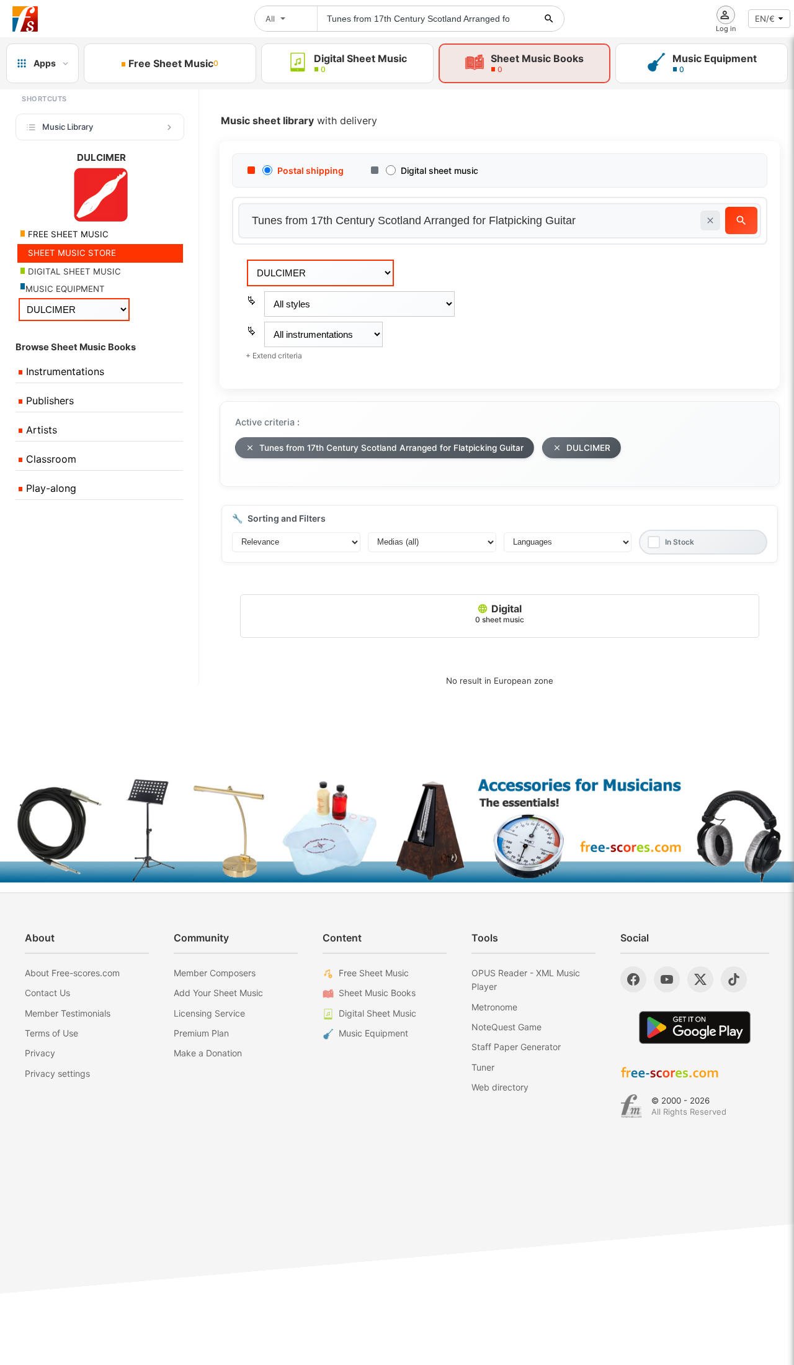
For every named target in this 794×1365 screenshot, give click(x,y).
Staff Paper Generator (516, 1046)
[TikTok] (734, 979)
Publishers (48, 400)
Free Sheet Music (374, 973)
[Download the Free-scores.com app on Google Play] (695, 1027)
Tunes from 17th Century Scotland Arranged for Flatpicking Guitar (391, 448)
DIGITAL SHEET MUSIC (73, 271)
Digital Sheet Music (377, 1013)
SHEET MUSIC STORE (70, 253)
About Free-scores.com (72, 973)
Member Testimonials (67, 1013)
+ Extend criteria (274, 355)
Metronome (494, 1007)
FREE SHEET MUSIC (67, 234)
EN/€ (765, 19)
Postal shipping (310, 170)
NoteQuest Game (506, 1027)
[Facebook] (633, 979)
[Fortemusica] (631, 1106)
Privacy (40, 1053)
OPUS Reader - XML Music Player (525, 980)
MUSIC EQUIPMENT (65, 289)
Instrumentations (63, 371)
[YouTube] (667, 979)
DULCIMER (588, 448)
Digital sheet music (439, 170)
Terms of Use (51, 1033)
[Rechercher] (549, 18)
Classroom (49, 459)
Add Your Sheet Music (218, 992)
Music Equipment (373, 1033)
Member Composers (215, 973)
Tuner (482, 1067)
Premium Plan (201, 1033)
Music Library (67, 127)
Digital (499, 613)
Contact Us (47, 992)
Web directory (500, 1087)
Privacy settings (57, 1073)
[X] (700, 979)
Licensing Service (209, 1013)
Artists (40, 430)
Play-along (49, 488)
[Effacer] (710, 220)
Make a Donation (208, 1053)
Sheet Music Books (377, 992)
